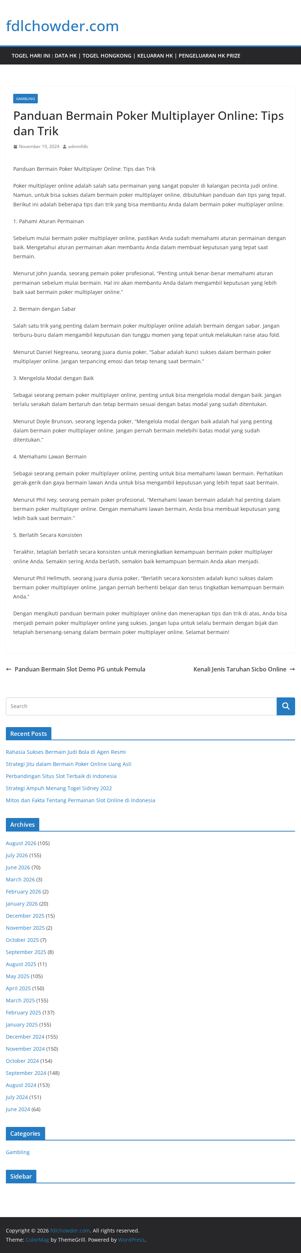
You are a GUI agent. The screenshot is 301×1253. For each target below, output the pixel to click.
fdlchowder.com (62, 25)
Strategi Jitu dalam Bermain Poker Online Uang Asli (68, 763)
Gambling (25, 98)
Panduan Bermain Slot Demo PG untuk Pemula (80, 669)
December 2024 (25, 1036)
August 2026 (21, 843)
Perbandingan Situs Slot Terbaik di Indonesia (61, 776)
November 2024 (25, 1048)
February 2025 (23, 1012)
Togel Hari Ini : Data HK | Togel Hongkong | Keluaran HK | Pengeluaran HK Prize (126, 55)
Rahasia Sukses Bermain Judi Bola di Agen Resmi (66, 751)
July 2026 (17, 855)
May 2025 (17, 976)
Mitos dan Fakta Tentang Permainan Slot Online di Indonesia (80, 800)
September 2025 (26, 951)
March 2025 (20, 1000)
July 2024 (17, 1097)
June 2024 (18, 1109)
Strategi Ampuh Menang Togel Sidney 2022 (59, 788)
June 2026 (18, 867)
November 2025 (25, 927)
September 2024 (26, 1072)
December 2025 (25, 915)
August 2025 (21, 964)
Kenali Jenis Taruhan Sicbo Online (239, 669)
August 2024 (21, 1084)
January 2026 (22, 903)
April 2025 (18, 988)
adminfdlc (78, 146)
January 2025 (22, 1024)
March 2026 (20, 879)
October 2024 (22, 1060)
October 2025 (22, 939)
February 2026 (23, 891)
